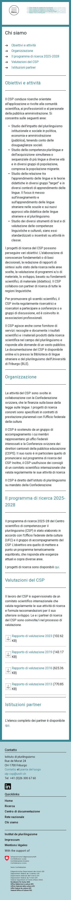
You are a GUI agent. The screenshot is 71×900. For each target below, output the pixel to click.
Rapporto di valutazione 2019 (32, 652)
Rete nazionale (14, 817)
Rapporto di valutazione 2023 (32, 636)
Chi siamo (11, 822)
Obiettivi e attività (23, 45)
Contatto (10, 769)
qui (7, 725)
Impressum (12, 840)
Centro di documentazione (22, 811)
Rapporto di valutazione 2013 (32, 684)
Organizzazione (22, 51)
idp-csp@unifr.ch (15, 774)
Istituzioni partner (23, 67)
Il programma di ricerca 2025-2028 (35, 56)
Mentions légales (16, 845)
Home (9, 801)
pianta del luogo (30, 769)
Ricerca (10, 806)
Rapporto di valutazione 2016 (32, 668)
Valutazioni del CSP (25, 62)
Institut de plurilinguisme (21, 834)
